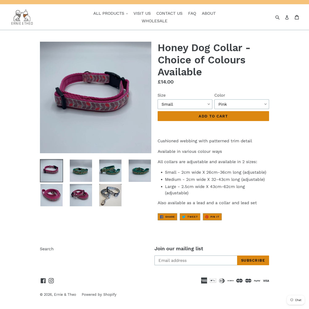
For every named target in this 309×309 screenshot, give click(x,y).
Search (47, 248)
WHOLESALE (155, 20)
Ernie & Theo (65, 294)
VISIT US (142, 13)
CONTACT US (169, 13)
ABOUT (209, 13)
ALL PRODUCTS (111, 13)
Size (162, 95)
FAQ (192, 13)
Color (219, 95)
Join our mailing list (178, 249)
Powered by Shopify (99, 294)
